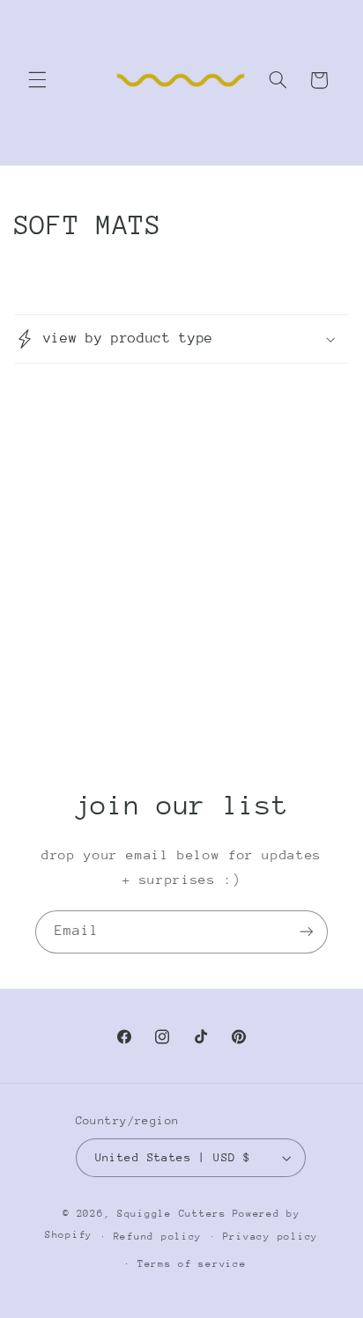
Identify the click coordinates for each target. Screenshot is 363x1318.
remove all (182, 577)
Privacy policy (270, 1236)
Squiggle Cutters (171, 1213)
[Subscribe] (306, 932)
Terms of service (192, 1264)
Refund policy (158, 1236)
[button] (37, 80)
